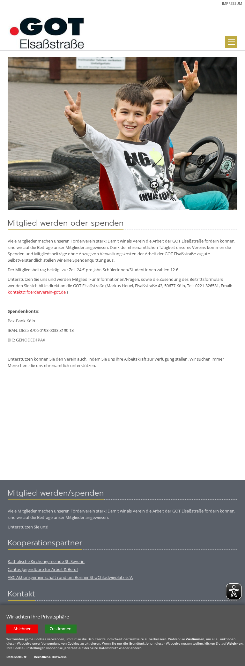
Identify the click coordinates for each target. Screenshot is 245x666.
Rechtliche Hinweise (50, 657)
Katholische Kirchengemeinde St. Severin (46, 561)
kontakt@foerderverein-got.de (37, 292)
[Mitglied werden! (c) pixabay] (122, 133)
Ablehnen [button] (22, 629)
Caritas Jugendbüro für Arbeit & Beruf (43, 569)
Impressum (232, 3)
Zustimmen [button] (60, 629)
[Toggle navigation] (231, 42)
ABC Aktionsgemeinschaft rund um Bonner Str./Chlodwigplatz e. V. (70, 577)
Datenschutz (16, 657)
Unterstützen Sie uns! (28, 527)
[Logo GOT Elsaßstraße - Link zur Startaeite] (47, 31)
